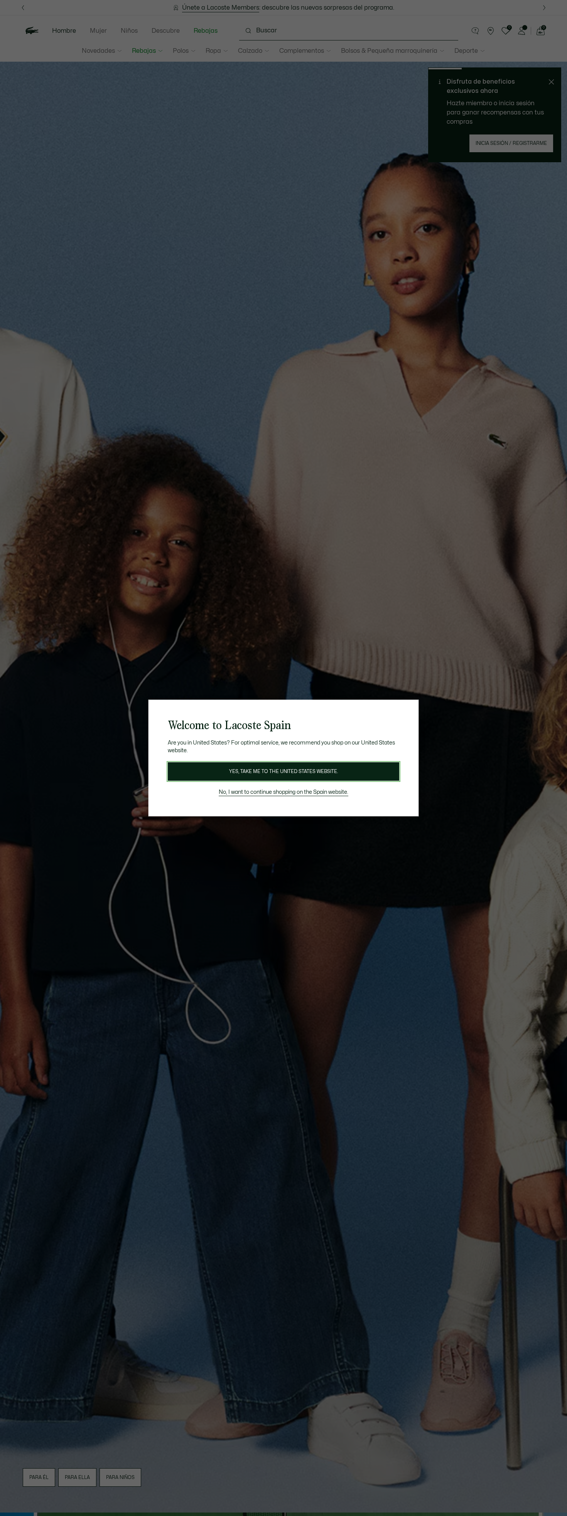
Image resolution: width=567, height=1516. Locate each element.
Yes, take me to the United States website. (283, 771)
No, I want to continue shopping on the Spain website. (283, 792)
